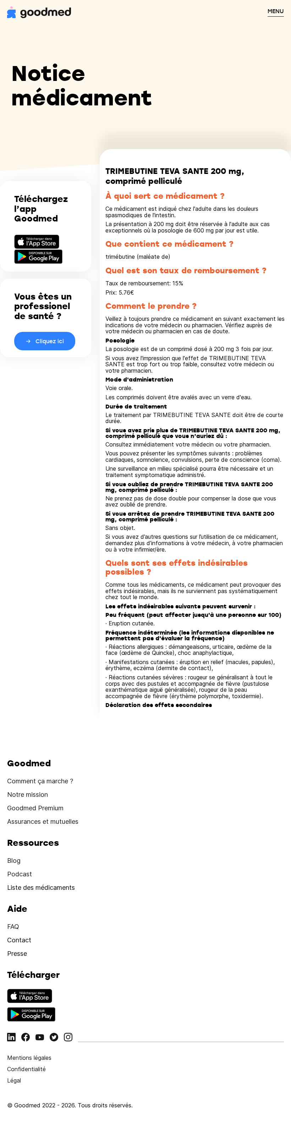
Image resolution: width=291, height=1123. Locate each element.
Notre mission (27, 794)
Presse (17, 953)
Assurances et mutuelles (42, 821)
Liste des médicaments (41, 887)
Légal (14, 1080)
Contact (19, 940)
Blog (14, 860)
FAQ (13, 926)
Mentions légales (29, 1057)
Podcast (19, 874)
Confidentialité (26, 1069)
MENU (276, 11)
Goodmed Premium (35, 808)
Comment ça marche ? (40, 781)
